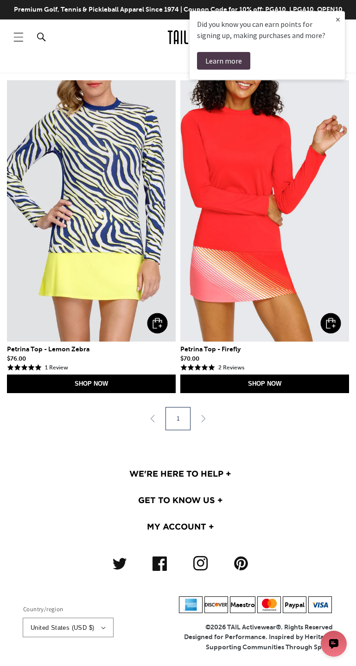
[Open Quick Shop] (91, 211)
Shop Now (91, 383)
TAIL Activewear (251, 627)
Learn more (223, 60)
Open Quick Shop (157, 323)
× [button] (338, 19)
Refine (320, 63)
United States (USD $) (62, 627)
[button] (18, 37)
